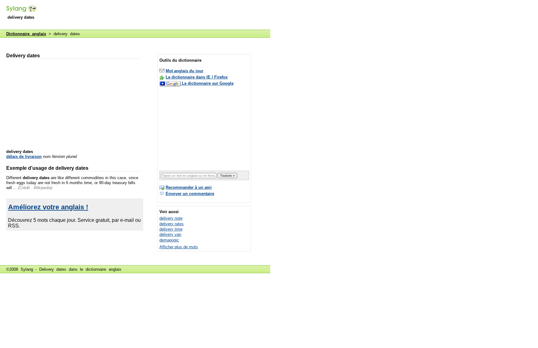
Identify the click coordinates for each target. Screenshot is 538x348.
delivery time (170, 229)
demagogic (169, 240)
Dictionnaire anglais (26, 33)
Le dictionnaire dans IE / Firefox (197, 77)
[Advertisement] (157, 15)
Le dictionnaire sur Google (208, 83)
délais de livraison (24, 156)
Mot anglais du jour (184, 71)
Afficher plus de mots (178, 247)
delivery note (170, 218)
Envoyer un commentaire (190, 193)
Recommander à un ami (189, 187)
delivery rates (171, 224)
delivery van (170, 234)
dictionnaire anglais (103, 269)
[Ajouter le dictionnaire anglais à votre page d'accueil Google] (170, 83)
